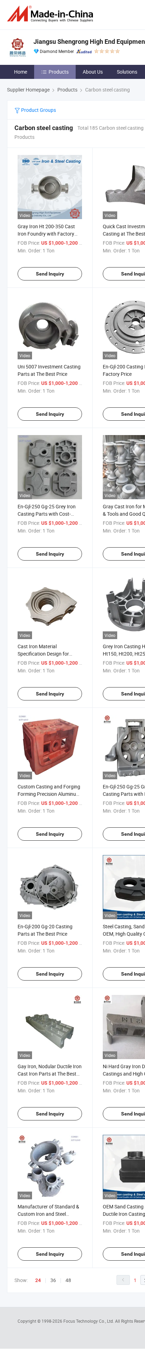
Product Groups (38, 110)
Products (59, 71)
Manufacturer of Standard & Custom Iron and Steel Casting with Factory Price (48, 1214)
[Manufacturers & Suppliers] (51, 14)
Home (20, 71)
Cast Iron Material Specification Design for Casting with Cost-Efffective (48, 653)
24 (38, 1280)
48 (68, 1280)
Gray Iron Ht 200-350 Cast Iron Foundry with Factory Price (46, 233)
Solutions (127, 71)
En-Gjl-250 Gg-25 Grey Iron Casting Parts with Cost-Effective (47, 513)
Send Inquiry (50, 274)
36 (53, 1280)
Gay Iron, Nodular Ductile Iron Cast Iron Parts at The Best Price (50, 1073)
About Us (93, 71)
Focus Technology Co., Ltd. (89, 1321)
